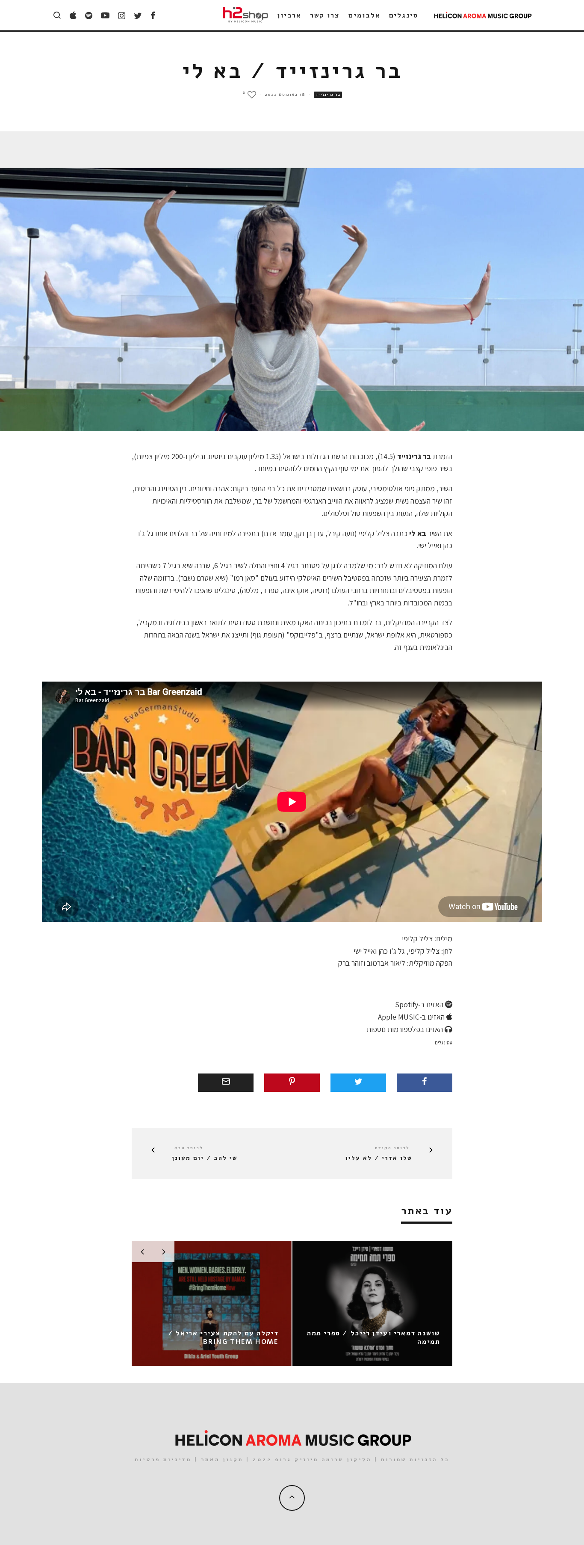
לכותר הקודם (392, 1148)
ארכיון (289, 15)
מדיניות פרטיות (163, 1459)
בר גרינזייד (328, 94)
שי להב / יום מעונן (204, 1158)
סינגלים (403, 15)
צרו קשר (325, 15)
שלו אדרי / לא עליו (378, 1158)
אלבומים (364, 15)
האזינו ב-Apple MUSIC (412, 1017)
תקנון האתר (222, 1459)
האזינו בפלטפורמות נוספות (405, 1029)
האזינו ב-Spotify (420, 1004)
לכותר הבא (188, 1148)
